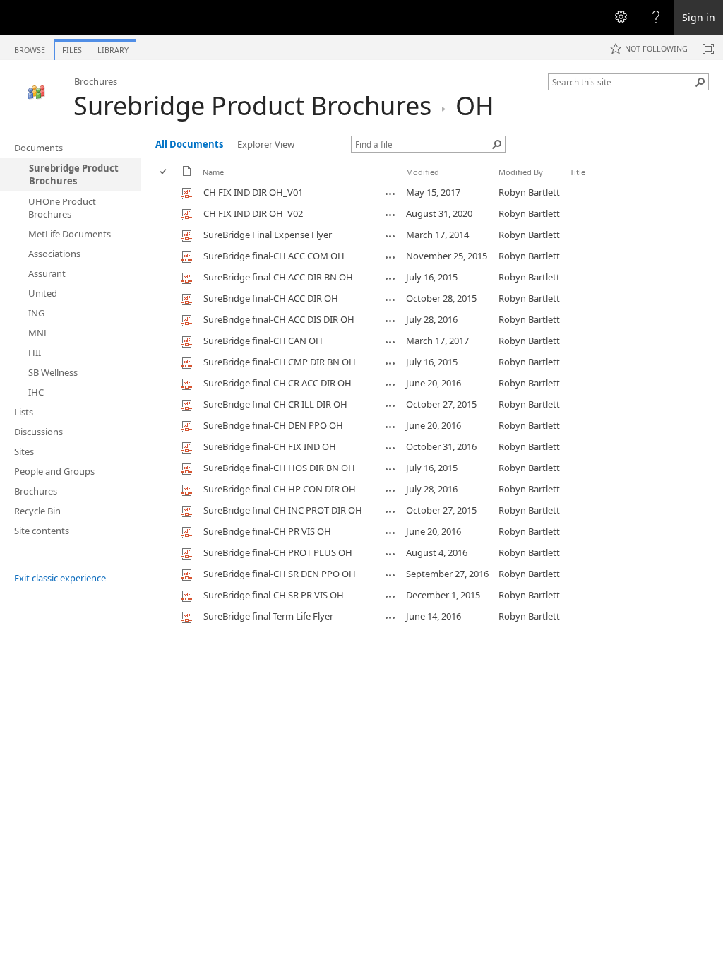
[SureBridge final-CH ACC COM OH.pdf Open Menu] (390, 257)
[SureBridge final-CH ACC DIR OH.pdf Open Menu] (390, 299)
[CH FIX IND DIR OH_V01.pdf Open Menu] (390, 193)
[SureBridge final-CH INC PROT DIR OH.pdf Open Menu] (390, 511)
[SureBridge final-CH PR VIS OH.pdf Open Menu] (390, 532)
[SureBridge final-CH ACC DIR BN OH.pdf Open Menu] (390, 278)
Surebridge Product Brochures (252, 105)
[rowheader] (166, 192)
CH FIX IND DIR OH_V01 (253, 192)
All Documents (189, 144)
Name (213, 172)
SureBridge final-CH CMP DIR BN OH (279, 361)
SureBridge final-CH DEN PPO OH (273, 425)
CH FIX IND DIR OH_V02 (253, 213)
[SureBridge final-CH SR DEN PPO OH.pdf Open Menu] (390, 575)
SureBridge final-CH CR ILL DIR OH (275, 404)
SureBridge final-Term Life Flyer (268, 616)
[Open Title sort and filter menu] (575, 182)
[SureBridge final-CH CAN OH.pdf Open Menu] (390, 342)
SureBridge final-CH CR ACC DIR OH (277, 383)
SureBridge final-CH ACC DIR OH (270, 298)
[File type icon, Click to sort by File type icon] (187, 173)
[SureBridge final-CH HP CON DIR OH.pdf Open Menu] (390, 490)
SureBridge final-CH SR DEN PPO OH (279, 573)
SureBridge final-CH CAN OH (263, 340)
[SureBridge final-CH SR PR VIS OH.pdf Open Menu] (390, 596)
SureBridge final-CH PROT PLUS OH (277, 552)
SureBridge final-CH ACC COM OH (274, 255)
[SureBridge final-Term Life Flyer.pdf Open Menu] (390, 617)
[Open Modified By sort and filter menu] (503, 182)
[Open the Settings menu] (620, 17)
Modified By (520, 172)
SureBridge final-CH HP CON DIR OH (279, 488)
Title (577, 172)
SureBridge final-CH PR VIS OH (267, 531)
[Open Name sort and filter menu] (207, 182)
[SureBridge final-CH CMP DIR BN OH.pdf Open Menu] (390, 363)
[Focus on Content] (708, 48)
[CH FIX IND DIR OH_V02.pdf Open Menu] (390, 214)
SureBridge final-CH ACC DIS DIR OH (278, 319)
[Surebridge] (36, 92)
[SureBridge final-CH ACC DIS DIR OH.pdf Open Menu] (390, 320)
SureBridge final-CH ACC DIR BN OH (278, 277)
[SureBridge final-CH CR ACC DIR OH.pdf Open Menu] (390, 384)
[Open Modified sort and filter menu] (411, 182)
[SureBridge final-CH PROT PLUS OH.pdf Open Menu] (390, 554)
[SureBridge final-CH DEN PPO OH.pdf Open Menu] (390, 426)
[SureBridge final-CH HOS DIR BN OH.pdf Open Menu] (390, 469)
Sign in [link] (698, 17)
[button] (700, 82)
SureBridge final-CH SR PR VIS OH (273, 594)
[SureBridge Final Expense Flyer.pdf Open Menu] (390, 236)
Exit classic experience (60, 578)
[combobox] (622, 82)
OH (474, 105)
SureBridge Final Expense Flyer (267, 234)
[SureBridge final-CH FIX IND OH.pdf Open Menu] (390, 448)
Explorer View (265, 144)
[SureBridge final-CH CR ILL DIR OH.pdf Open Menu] (390, 405)
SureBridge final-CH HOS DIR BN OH (279, 467)
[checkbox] (164, 172)
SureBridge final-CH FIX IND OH (269, 446)
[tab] (29, 47)
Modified (422, 172)
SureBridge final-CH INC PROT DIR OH (282, 510)
